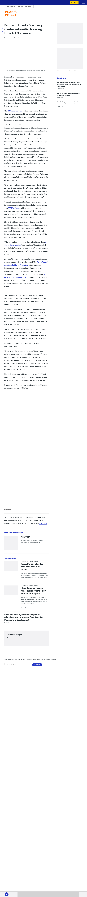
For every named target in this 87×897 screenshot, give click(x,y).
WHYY (6, 3)
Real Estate (28, 6)
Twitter (15, 509)
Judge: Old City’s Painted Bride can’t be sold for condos (32, 566)
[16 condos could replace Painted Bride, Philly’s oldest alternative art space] (11, 590)
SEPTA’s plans (13, 208)
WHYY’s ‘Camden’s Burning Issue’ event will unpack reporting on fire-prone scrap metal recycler (69, 84)
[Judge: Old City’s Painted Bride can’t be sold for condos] (11, 566)
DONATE (74, 2)
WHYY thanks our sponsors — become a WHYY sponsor (68, 46)
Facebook (12, 509)
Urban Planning (10, 6)
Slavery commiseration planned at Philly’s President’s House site (69, 94)
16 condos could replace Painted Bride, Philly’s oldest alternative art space (33, 591)
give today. (43, 523)
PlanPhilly (25, 536)
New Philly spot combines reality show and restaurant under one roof (68, 103)
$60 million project (15, 111)
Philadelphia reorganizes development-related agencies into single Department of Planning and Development (23, 617)
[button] (6, 894)
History (20, 6)
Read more (10, 638)
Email (19, 509)
